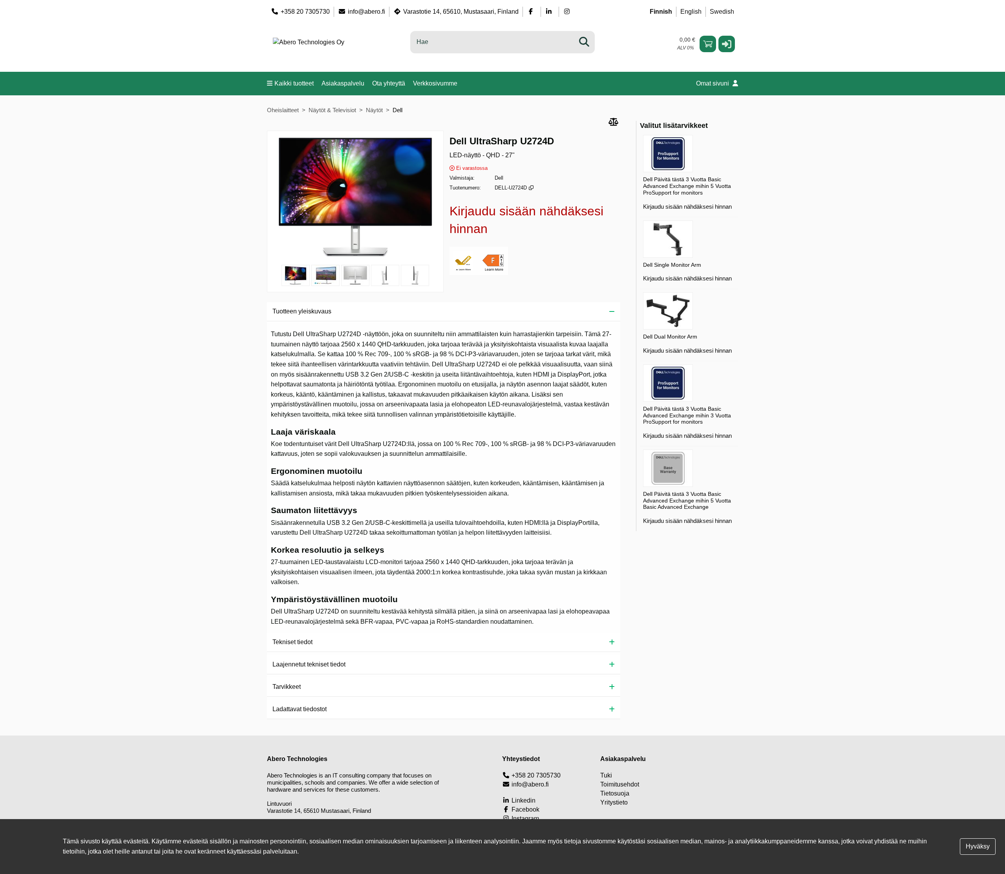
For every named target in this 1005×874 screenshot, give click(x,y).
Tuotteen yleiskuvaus (301, 311)
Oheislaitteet (283, 110)
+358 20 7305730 (305, 11)
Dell (397, 110)
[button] (726, 44)
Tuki (606, 775)
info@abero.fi (366, 11)
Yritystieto (614, 802)
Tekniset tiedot (292, 642)
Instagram (524, 818)
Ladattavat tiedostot (299, 709)
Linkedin (522, 800)
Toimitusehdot (619, 784)
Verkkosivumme (435, 83)
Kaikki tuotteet (294, 83)
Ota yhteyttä (388, 83)
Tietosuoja (614, 793)
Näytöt (374, 110)
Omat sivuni (713, 83)
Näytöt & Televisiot (332, 110)
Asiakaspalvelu (343, 83)
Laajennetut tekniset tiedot (308, 664)
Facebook (524, 809)
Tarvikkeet (286, 686)
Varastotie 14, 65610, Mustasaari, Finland (461, 11)
